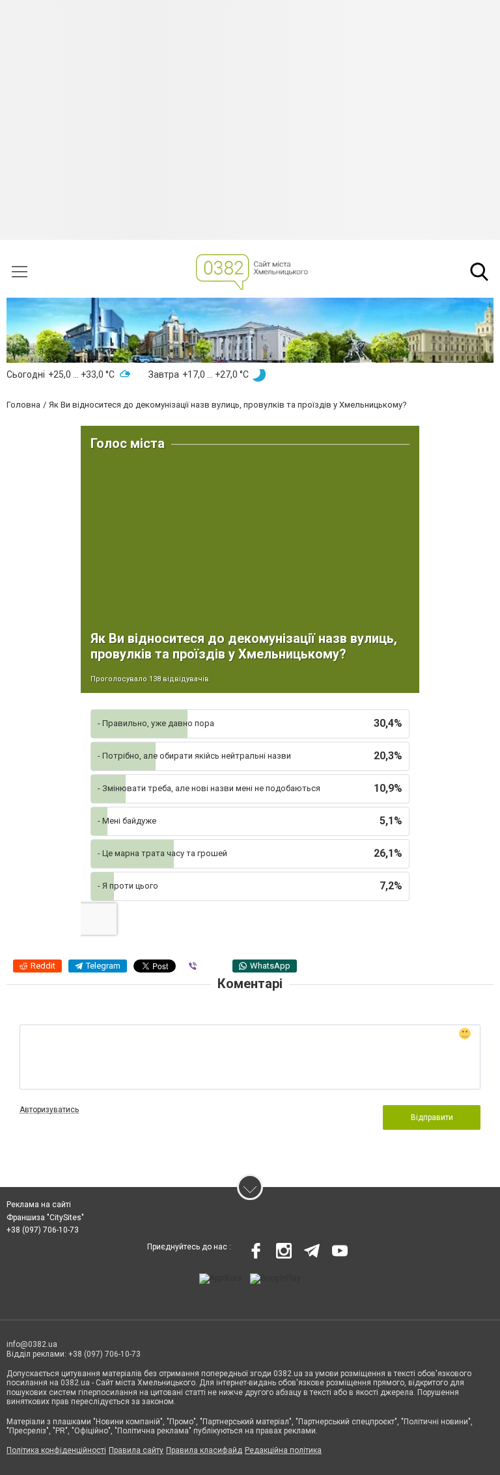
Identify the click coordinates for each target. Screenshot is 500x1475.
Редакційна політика (283, 1450)
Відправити (432, 1117)
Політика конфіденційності (56, 1450)
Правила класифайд (204, 1450)
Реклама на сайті (39, 1204)
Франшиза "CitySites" (45, 1217)
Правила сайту (136, 1450)
